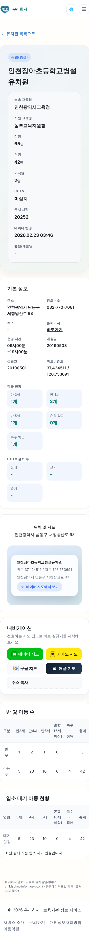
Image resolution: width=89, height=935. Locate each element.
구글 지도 (28, 668)
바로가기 (55, 329)
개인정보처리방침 (65, 922)
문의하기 (37, 922)
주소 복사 (19, 682)
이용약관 (11, 928)
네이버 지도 (28, 653)
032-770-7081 (60, 307)
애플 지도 (67, 668)
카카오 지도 (67, 653)
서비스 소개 (13, 922)
